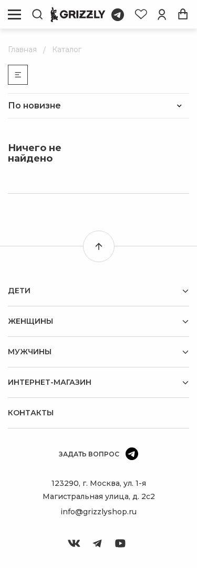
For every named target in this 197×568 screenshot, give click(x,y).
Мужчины (29, 351)
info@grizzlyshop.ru (98, 511)
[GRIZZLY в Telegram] (97, 543)
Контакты (31, 412)
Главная (22, 49)
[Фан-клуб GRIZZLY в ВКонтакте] (74, 543)
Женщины (30, 321)
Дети (19, 290)
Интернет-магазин (49, 382)
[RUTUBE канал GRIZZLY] (120, 543)
